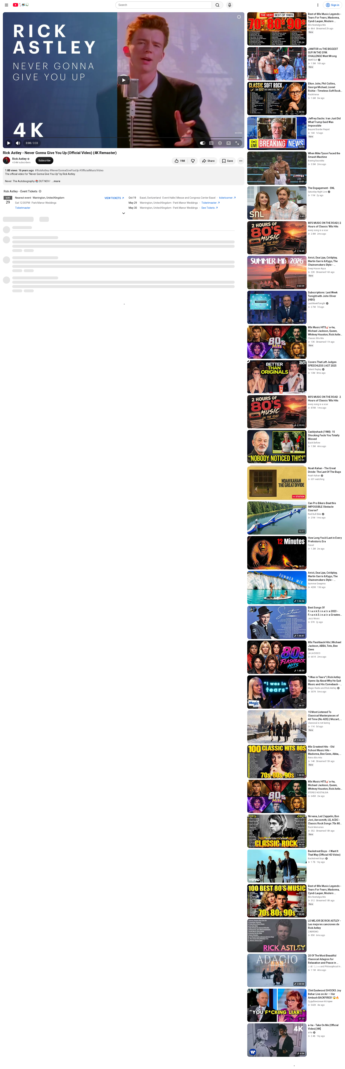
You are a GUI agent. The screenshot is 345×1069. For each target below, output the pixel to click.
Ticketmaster (22, 207)
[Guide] (6, 5)
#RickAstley (42, 170)
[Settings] (318, 5)
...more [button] (56, 181)
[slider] (123, 137)
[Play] (124, 80)
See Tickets (208, 207)
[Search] (217, 5)
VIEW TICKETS (113, 198)
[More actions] (240, 160)
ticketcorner (226, 197)
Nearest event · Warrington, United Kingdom (39, 197)
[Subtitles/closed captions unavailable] (211, 143)
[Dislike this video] (193, 160)
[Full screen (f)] (237, 143)
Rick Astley (19, 159)
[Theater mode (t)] (228, 143)
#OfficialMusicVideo (91, 170)
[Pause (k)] (8, 143)
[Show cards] (239, 17)
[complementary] (39, 191)
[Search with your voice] (229, 5)
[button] (32, 143)
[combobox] (164, 5)
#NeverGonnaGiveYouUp (64, 170)
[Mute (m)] (18, 143)
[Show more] (123, 213)
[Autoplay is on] (202, 143)
